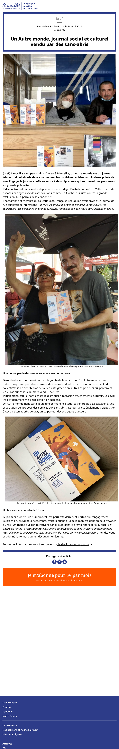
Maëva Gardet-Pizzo (53, 26)
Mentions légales (12, 734)
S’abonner (7, 711)
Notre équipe (9, 716)
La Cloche (68, 193)
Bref (59, 18)
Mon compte (9, 702)
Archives (7, 743)
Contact (6, 707)
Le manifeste (9, 725)
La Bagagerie (100, 403)
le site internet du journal (73, 544)
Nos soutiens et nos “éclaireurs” (20, 729)
